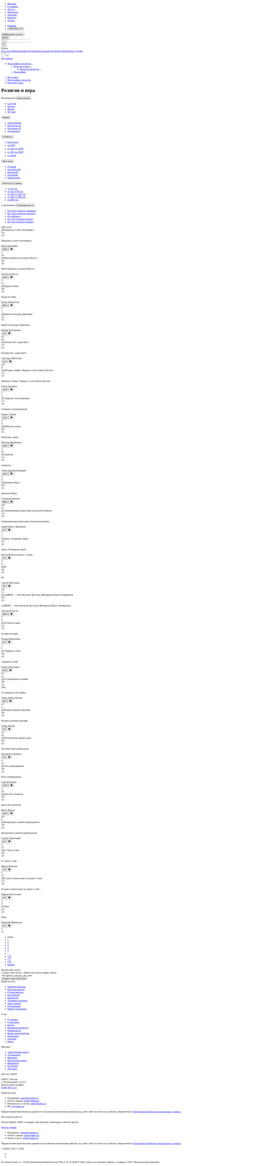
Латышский (13, 177)
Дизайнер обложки (17, 1000)
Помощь (11, 25)
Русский (11, 166)
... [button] (8, 953)
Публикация (13, 1006)
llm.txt (10, 1041)
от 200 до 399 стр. (16, 197)
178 (9, 962)
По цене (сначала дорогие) (21, 213)
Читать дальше (9, 1127)
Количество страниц (11, 183)
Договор (11, 1039)
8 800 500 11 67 (9, 1087)
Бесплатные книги (17, 1060)
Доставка (12, 1068)
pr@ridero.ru (18, 1106)
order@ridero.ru (38, 1103)
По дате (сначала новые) (20, 219)
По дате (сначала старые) (20, 222)
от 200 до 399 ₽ (15, 152)
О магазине (13, 1022)
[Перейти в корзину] (7, 55)
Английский (14, 169)
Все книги (6, 51)
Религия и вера (21, 66)
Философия (20, 72)
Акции (11, 20)
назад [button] (10, 937)
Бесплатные (43, 51)
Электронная (14, 123)
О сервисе (12, 6)
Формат (6, 117)
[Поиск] (4, 45)
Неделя (11, 106)
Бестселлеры (30, 51)
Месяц (10, 109)
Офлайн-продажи (16, 986)
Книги (10, 1025)
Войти (5, 38)
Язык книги (7, 161)
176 (9, 956)
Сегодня (11, 103)
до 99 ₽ (11, 145)
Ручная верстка (15, 992)
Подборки (63, 51)
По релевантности (25, 205)
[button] (133, 44)
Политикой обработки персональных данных (157, 1111)
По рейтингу (14, 216)
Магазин (11, 3)
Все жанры (7, 58)
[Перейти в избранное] (3, 55)
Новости (11, 17)
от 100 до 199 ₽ (15, 148)
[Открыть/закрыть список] (32, 64)
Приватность (14, 1030)
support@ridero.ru (29, 1098)
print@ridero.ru (31, 1101)
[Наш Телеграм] (8, 1157)
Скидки (53, 51)
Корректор (12, 997)
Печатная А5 (14, 128)
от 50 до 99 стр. (15, 191)
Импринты (18, 51)
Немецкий (12, 172)
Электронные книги (18, 1052)
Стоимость (7, 137)
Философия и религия (19, 63)
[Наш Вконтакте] (9, 1154)
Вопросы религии (29, 69)
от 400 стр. (13, 199)
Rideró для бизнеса (17, 1009)
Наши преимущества (18, 1033)
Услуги (11, 9)
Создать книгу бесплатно (14, 978)
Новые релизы (23, 98)
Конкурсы (12, 12)
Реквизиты (13, 1036)
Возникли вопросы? (18, 1027)
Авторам (12, 15)
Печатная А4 (14, 125)
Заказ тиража (14, 1003)
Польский (12, 175)
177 (9, 959)
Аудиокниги (13, 1055)
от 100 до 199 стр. (16, 194)
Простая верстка (16, 989)
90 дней (11, 112)
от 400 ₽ (11, 155)
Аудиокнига (13, 131)
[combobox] (133, 41)
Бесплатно (12, 142)
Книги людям (75, 51)
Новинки (12, 1057)
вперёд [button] (11, 964)
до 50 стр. (12, 188)
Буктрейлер (13, 995)
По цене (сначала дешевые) (21, 210)
